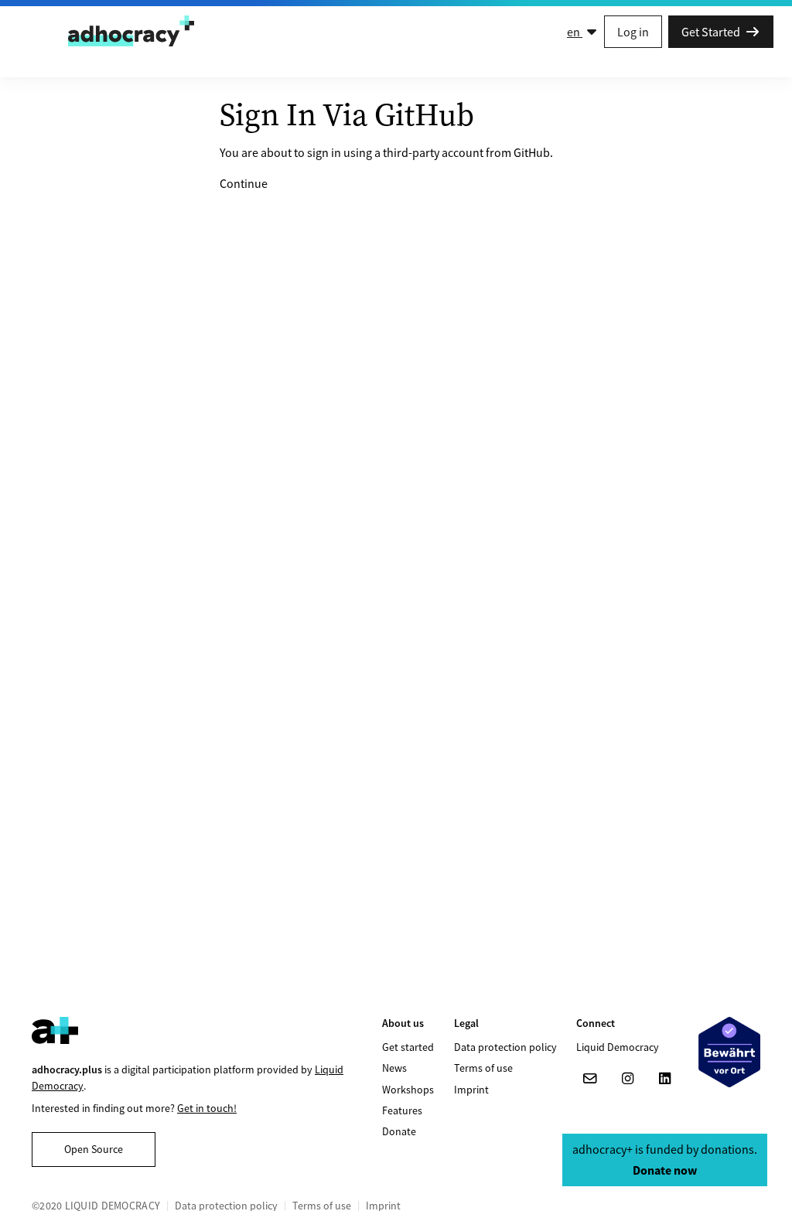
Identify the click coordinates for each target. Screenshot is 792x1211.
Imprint (471, 1090)
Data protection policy (505, 1047)
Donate (399, 1131)
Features (402, 1110)
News (394, 1068)
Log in (633, 31)
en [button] (574, 31)
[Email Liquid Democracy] (590, 1079)
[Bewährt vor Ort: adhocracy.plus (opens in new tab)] (729, 1052)
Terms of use (483, 1068)
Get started (408, 1047)
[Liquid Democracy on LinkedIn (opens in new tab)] (664, 1079)
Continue (244, 183)
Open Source (93, 1149)
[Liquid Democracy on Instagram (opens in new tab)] (627, 1079)
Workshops (408, 1090)
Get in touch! (207, 1108)
